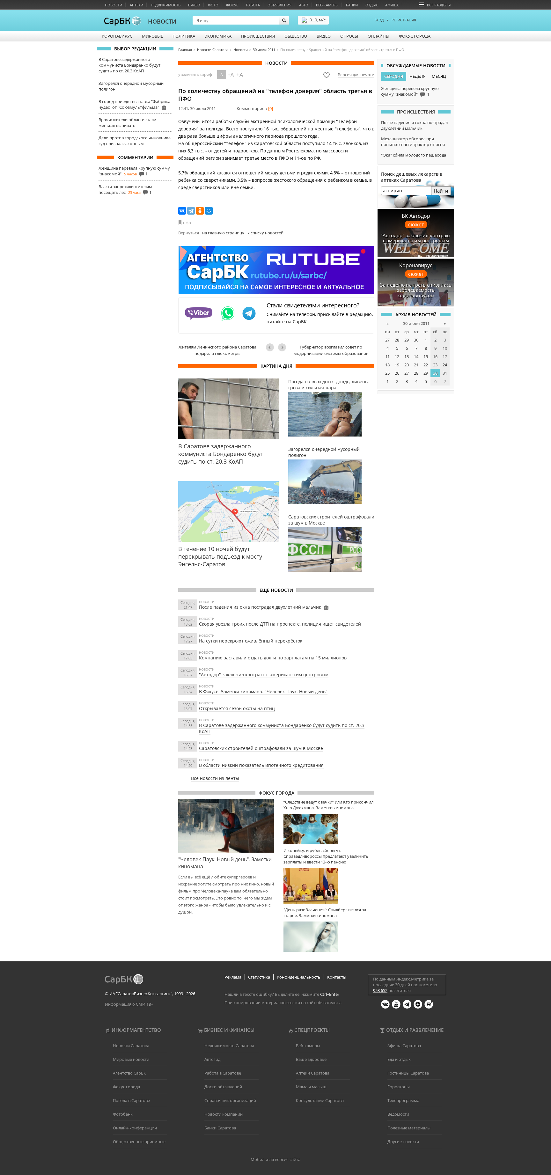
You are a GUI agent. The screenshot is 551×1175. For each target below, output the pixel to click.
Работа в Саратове (222, 1073)
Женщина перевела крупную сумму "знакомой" (410, 91)
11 (387, 356)
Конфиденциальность (298, 977)
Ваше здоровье (311, 1059)
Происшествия (258, 36)
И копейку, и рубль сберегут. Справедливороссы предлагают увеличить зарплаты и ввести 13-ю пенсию (325, 856)
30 (416, 340)
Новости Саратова (131, 1045)
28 (397, 340)
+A (231, 74)
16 (435, 356)
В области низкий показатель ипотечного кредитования (261, 765)
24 (445, 365)
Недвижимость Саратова (229, 1045)
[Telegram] (191, 211)
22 (425, 365)
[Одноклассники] (200, 211)
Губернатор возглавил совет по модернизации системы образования (331, 350)
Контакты (336, 977)
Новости (113, 5)
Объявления (279, 5)
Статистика (259, 977)
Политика (184, 36)
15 (425, 356)
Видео (194, 5)
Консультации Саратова (320, 1100)
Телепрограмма (403, 1100)
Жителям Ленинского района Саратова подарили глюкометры (217, 350)
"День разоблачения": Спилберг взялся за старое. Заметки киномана (324, 912)
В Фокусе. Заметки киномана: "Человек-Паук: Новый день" (263, 691)
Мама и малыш (311, 1087)
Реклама (232, 977)
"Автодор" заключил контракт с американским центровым (263, 675)
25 (387, 373)
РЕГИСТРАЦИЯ (404, 20)
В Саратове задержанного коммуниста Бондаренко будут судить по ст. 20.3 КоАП (129, 65)
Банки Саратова (220, 1128)
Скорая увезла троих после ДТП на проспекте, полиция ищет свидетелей (280, 624)
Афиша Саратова (404, 1045)
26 (397, 373)
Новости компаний (223, 1114)
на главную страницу (223, 233)
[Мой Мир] (209, 211)
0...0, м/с (318, 20)
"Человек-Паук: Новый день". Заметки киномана (225, 863)
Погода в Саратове (131, 1100)
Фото (213, 5)
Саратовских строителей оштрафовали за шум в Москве (261, 748)
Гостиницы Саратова (408, 1073)
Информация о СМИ (125, 1004)
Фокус (232, 5)
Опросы (349, 36)
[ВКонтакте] (182, 211)
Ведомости (398, 1114)
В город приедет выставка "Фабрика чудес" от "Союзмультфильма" (134, 104)
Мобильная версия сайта (275, 1159)
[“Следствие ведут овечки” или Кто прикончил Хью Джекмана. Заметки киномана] (328, 829)
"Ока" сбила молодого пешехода (413, 155)
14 (416, 356)
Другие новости (403, 1141)
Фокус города (414, 36)
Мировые (152, 36)
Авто (303, 5)
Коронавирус (117, 36)
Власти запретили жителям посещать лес (125, 189)
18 (387, 365)
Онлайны (378, 36)
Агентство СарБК (129, 1073)
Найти (441, 190)
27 (387, 340)
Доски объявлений (223, 1087)
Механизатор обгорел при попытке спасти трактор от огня (413, 141)
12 (397, 356)
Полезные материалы (408, 1128)
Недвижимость (165, 5)
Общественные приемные (139, 1141)
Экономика (218, 36)
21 (416, 365)
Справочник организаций (230, 1100)
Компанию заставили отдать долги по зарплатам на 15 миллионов (273, 658)
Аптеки (136, 5)
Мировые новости (131, 1059)
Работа (253, 5)
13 (406, 356)
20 (406, 365)
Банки (352, 5)
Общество (295, 36)
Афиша (392, 5)
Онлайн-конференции (135, 1128)
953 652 (380, 990)
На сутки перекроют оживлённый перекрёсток (250, 641)
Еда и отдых (399, 1059)
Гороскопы (398, 1087)
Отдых (371, 5)
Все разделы (439, 5)
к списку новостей (265, 233)
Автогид (212, 1059)
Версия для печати (356, 74)
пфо (187, 222)
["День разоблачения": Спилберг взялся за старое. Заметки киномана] (328, 936)
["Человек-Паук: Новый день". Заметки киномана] (226, 826)
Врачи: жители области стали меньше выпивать (127, 122)
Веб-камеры (327, 5)
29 (406, 340)
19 (397, 365)
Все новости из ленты (215, 778)
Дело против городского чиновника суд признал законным (135, 140)
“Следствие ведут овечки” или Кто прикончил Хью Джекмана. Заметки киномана (328, 805)
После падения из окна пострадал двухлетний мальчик (260, 607)
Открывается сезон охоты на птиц (237, 708)
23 (435, 365)
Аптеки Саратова (312, 1073)
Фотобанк (123, 1114)
